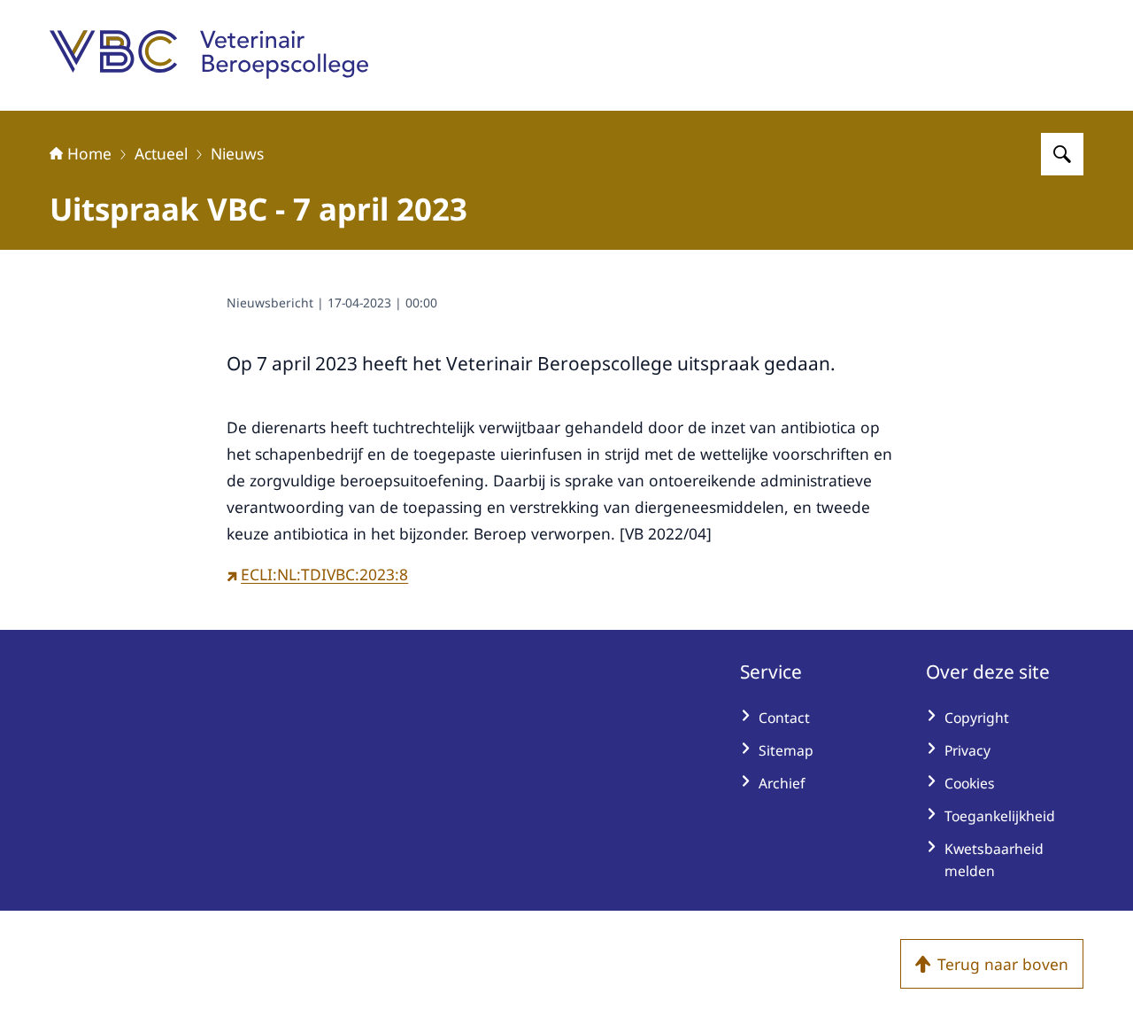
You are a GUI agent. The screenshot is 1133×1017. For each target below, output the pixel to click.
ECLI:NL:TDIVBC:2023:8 (324, 574)
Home (89, 153)
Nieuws (237, 153)
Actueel (161, 153)
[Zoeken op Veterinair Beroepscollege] (1062, 154)
